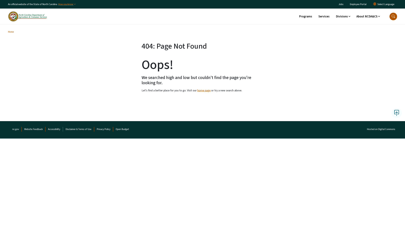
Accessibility (54, 129)
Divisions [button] (342, 16)
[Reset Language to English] (374, 4)
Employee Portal (358, 4)
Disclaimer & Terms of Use (78, 129)
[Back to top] (396, 113)
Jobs (341, 4)
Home (11, 32)
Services (324, 16)
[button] (393, 16)
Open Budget (122, 129)
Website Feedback (33, 129)
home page (204, 90)
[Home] (27, 13)
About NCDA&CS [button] (366, 16)
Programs (305, 16)
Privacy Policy (103, 129)
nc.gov (15, 129)
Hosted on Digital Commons (381, 129)
